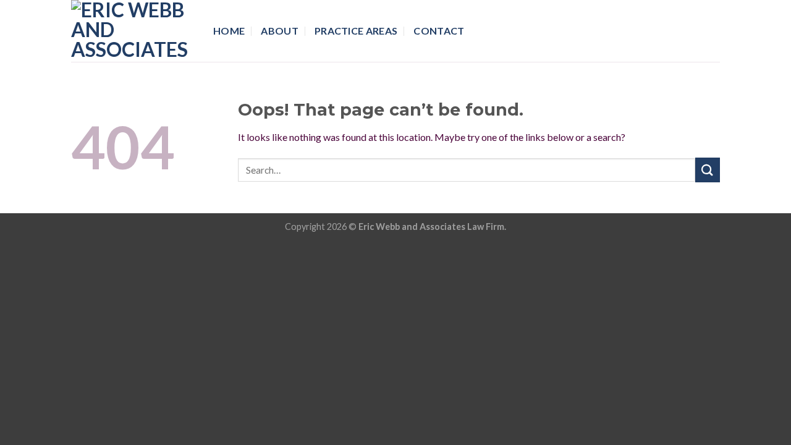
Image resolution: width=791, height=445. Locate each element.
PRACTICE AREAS (356, 30)
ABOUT (279, 30)
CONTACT (438, 30)
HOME (229, 30)
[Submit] (707, 170)
